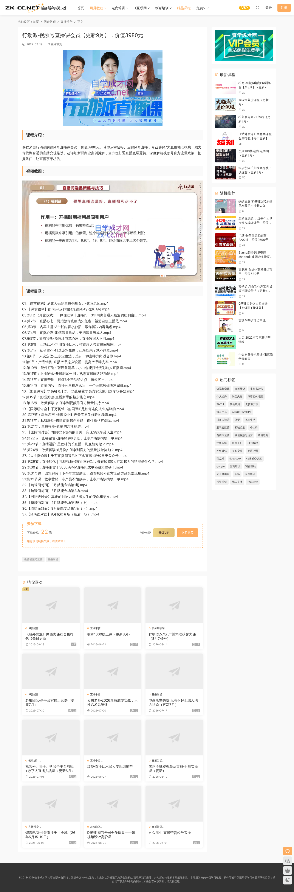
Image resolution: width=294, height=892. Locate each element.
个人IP (254, 427)
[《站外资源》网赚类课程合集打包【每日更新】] (51, 605)
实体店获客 (158, 628)
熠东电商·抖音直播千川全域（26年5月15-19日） (50, 834)
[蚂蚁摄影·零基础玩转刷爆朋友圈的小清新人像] (225, 206)
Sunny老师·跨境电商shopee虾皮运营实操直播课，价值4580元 (255, 257)
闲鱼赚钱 (222, 450)
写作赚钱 (250, 466)
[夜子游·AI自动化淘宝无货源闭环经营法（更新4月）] (225, 291)
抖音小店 (222, 412)
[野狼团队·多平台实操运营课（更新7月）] (51, 671)
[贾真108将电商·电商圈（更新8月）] (225, 155)
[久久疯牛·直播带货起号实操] (174, 804)
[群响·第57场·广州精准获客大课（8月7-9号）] (174, 605)
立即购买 (187, 532)
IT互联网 (140, 8)
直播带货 (56, 44)
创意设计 (33, 760)
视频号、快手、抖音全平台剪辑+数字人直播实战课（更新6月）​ (50, 768)
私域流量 (240, 427)
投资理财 (222, 481)
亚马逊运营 (223, 427)
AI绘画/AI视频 (255, 396)
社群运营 (253, 481)
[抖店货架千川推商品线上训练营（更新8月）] (225, 172)
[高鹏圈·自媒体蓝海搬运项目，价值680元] (225, 274)
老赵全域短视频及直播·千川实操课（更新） (173, 768)
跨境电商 (263, 435)
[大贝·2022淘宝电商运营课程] (225, 342)
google (221, 466)
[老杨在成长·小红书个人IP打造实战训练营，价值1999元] (225, 223)
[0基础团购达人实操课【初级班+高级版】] (225, 308)
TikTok (221, 404)
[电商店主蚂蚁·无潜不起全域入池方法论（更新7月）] (174, 671)
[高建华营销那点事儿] (225, 325)
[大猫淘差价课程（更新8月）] (225, 104)
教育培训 (162, 8)
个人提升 (222, 396)
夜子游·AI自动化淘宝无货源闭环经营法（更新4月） (255, 291)
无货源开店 (251, 404)
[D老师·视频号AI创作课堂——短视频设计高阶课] (112, 804)
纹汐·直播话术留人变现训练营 (110, 766)
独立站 (220, 458)
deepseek (235, 458)
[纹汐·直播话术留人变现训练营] (112, 737)
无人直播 (237, 481)
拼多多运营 (223, 419)
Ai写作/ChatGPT (242, 412)
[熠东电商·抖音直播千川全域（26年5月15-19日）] (51, 804)
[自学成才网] (35, 7)
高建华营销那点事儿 (252, 320)
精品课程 (184, 8)
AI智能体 (33, 628)
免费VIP (202, 8)
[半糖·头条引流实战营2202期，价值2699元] (225, 240)
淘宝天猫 (237, 396)
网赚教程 (96, 8)
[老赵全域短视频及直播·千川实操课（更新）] (174, 737)
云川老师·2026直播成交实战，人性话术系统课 (112, 702)
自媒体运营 (223, 435)
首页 (80, 8)
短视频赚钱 (223, 388)
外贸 (237, 419)
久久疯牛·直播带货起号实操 (170, 832)
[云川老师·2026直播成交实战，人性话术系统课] (112, 671)
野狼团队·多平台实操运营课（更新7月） (49, 702)
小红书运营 (256, 388)
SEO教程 (253, 443)
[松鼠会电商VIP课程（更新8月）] (225, 121)
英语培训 (253, 450)
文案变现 (237, 450)
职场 (237, 474)
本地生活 (250, 419)
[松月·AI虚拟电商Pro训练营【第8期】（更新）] (225, 87)
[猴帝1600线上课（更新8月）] (112, 605)
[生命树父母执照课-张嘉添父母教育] (225, 359)
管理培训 (250, 474)
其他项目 (235, 404)
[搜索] (257, 7)
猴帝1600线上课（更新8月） (109, 634)
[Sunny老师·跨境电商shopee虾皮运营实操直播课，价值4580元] (225, 257)
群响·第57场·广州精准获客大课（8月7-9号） (172, 636)
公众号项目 (223, 474)
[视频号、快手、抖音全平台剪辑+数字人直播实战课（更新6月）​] (51, 737)
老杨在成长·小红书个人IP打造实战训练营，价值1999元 (255, 222)
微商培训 (235, 466)
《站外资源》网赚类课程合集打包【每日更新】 (49, 636)
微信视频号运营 (33, 559)
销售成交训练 (254, 458)
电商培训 (118, 8)
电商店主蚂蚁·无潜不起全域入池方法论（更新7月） (173, 702)
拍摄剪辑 (222, 443)
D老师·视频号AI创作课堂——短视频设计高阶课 (111, 834)
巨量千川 (237, 443)
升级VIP (163, 532)
